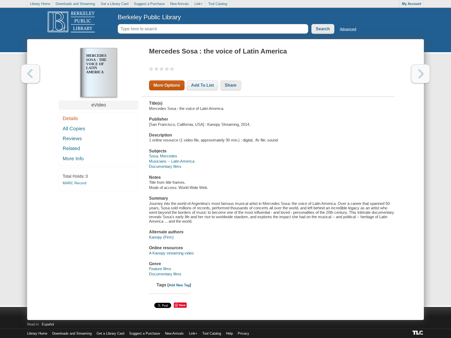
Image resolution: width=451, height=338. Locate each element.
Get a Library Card (114, 4)
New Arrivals (179, 4)
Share (230, 85)
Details (70, 118)
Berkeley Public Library (149, 17)
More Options (166, 85)
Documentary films (165, 166)
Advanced (348, 29)
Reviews (72, 138)
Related (71, 148)
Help (229, 333)
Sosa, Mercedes (163, 156)
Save (182, 305)
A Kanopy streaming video (171, 253)
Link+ (198, 4)
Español (48, 324)
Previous (30, 73)
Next (420, 73)
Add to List (202, 85)
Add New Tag (179, 285)
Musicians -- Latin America (171, 161)
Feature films (160, 268)
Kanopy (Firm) (161, 237)
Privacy (243, 333)
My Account (411, 4)
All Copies (74, 128)
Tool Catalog (217, 4)
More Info (73, 158)
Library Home (40, 4)
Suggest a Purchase (149, 4)
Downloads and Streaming (75, 4)
